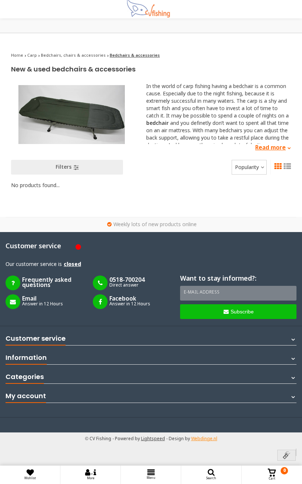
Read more (270, 148)
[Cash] (286, 456)
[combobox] (249, 167)
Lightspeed (153, 439)
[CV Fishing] (151, 9)
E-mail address (202, 292)
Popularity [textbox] (247, 167)
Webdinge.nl (204, 439)
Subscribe (242, 312)
